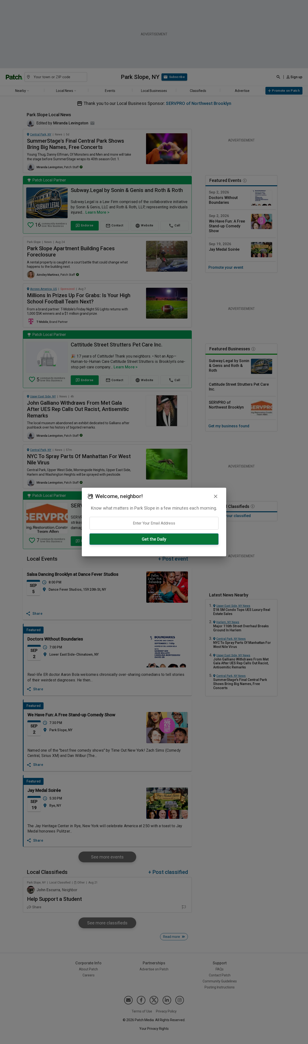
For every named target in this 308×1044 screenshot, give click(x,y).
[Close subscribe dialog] (215, 496)
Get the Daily (154, 539)
